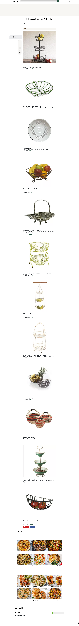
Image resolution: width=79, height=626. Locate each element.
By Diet (35, 3)
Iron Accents (31, 482)
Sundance (32, 68)
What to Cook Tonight (19, 3)
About (48, 3)
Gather (44, 3)
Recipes (31, 3)
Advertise (53, 609)
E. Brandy (12, 36)
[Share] (20, 41)
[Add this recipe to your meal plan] (20, 53)
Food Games (40, 3)
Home (13, 3)
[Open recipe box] (20, 50)
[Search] (58, 1)
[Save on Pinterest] (20, 43)
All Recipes (29, 609)
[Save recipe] (20, 48)
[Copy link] (20, 46)
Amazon (31, 110)
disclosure (39, 529)
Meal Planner (26, 3)
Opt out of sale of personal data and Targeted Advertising (58, 613)
